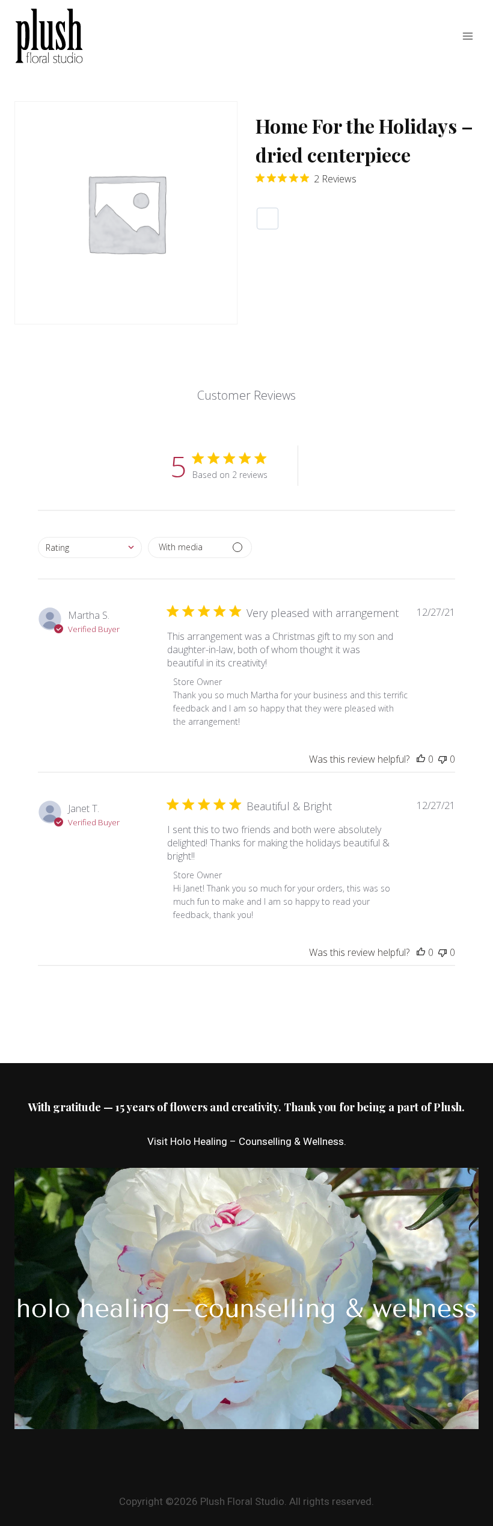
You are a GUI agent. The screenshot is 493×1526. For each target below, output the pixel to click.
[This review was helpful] (421, 759)
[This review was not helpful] (442, 759)
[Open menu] (467, 35)
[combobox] (90, 547)
